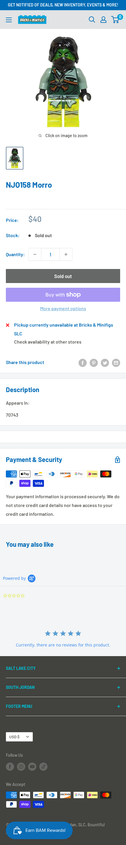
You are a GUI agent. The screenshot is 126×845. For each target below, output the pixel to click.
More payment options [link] (63, 308)
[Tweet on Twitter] (105, 362)
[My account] (103, 19)
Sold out (63, 276)
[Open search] (92, 19)
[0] (115, 19)
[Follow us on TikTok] (43, 766)
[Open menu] (9, 20)
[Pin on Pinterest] (94, 362)
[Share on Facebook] (83, 362)
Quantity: (15, 254)
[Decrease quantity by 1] (35, 254)
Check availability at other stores (47, 341)
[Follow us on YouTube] (32, 766)
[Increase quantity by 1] (66, 254)
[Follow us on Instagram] (21, 766)
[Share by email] (116, 362)
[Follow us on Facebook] (10, 766)
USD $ (14, 736)
